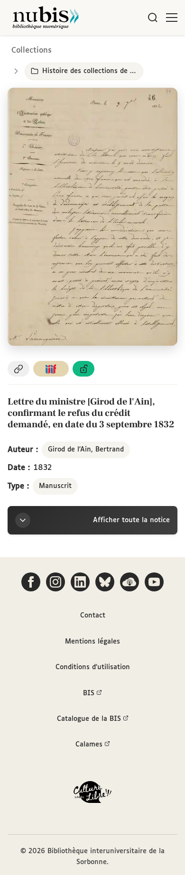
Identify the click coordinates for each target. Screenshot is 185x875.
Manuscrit (55, 486)
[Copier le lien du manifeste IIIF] (51, 369)
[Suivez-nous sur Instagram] (55, 581)
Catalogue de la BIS (89, 719)
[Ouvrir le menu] (171, 17)
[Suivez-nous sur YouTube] (154, 581)
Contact (92, 615)
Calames (88, 744)
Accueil (137, 49)
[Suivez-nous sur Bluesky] (104, 581)
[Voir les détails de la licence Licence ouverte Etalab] (83, 369)
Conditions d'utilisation (93, 667)
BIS (88, 693)
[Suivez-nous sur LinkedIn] (80, 581)
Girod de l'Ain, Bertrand (86, 449)
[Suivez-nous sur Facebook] (30, 581)
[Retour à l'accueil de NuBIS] (45, 17)
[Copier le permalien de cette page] (18, 369)
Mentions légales (92, 641)
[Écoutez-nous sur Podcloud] (129, 581)
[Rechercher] (152, 17)
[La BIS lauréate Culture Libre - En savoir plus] (92, 794)
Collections (31, 50)
